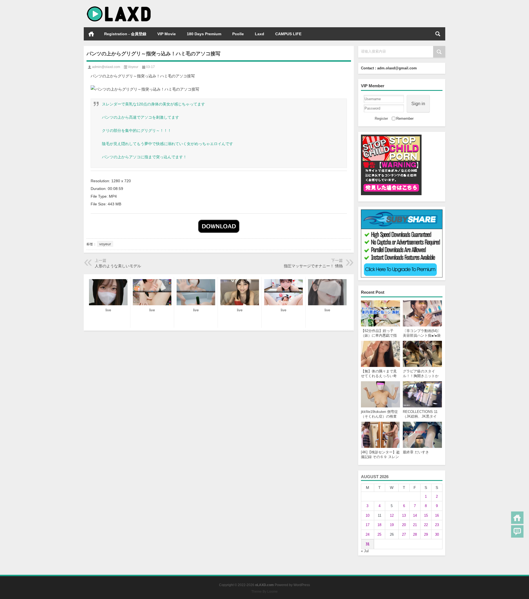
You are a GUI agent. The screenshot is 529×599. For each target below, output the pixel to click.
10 (367, 515)
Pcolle (238, 34)
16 (437, 515)
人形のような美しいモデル (118, 266)
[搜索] (437, 33)
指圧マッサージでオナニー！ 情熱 (313, 266)
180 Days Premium (204, 34)
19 (392, 525)
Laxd (259, 34)
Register (381, 118)
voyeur (105, 244)
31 (367, 544)
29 (426, 534)
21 (415, 525)
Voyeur (133, 67)
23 (437, 525)
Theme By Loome (264, 591)
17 (367, 525)
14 (415, 515)
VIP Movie (166, 34)
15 (426, 515)
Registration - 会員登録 (125, 34)
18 (379, 525)
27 (404, 534)
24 (367, 534)
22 (426, 525)
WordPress (301, 585)
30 (437, 534)
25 (379, 534)
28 (415, 534)
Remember (405, 118)
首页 (91, 33)
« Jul (365, 551)
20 (404, 525)
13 (404, 515)
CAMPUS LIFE (288, 34)
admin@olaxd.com (106, 67)
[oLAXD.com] (119, 7)
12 (392, 515)
